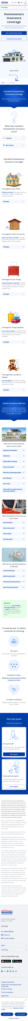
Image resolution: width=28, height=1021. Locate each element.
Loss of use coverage (8, 331)
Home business (8, 522)
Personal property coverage (10, 283)
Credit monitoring (9, 570)
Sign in (21, 2)
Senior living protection (10, 587)
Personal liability (7, 380)
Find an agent (14, 786)
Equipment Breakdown (10, 450)
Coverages (4, 7)
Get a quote (14, 754)
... (6, 82)
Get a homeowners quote (14, 33)
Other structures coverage (10, 237)
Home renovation (8, 467)
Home (3, 82)
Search (15, 2)
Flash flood (6, 456)
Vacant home (7, 533)
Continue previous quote (14, 39)
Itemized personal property (11, 581)
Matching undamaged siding (12, 472)
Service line (6, 483)
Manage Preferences (14, 1018)
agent (7, 609)
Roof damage (7, 478)
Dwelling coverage (7, 192)
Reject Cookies (7, 1014)
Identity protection (9, 576)
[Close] (25, 1000)
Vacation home (8, 539)
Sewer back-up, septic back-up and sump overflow (12, 490)
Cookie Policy (16, 1008)
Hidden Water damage (10, 461)
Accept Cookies (21, 1014)
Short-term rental (8, 528)
